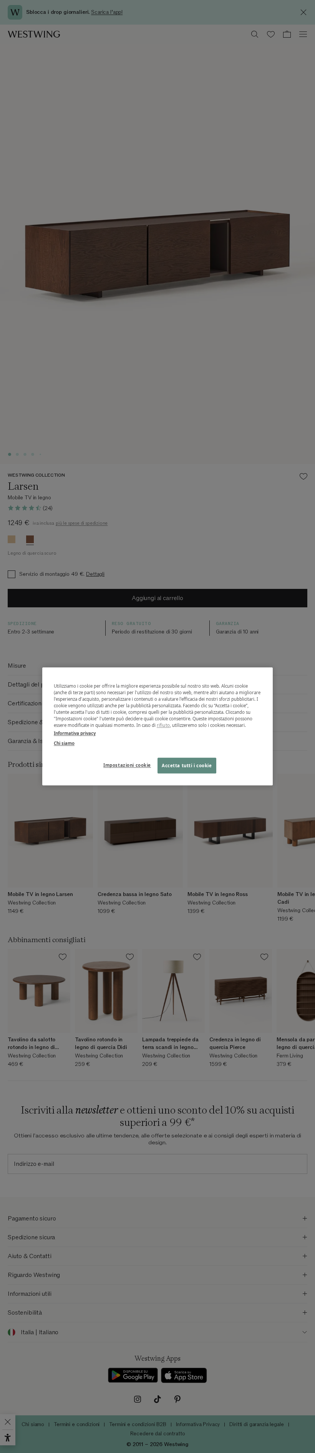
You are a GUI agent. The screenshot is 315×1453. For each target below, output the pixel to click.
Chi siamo (64, 743)
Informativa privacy (75, 733)
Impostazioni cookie (127, 765)
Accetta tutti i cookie (187, 765)
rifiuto (163, 725)
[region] (157, 726)
